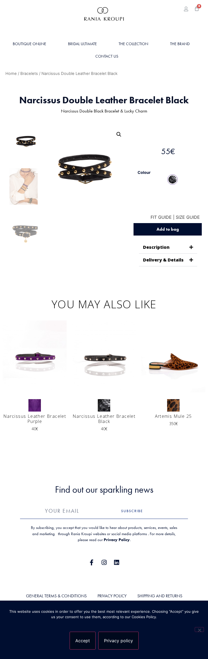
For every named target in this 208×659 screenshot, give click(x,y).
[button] (119, 134)
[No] (199, 629)
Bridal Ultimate (82, 44)
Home (11, 73)
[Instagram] (104, 562)
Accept (82, 640)
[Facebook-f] (92, 562)
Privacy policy (118, 640)
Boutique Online (29, 44)
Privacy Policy (117, 539)
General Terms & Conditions (56, 596)
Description (156, 247)
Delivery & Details (163, 260)
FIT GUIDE (161, 217)
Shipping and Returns (159, 596)
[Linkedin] (116, 562)
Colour (144, 172)
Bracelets (29, 73)
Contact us (106, 56)
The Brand (180, 44)
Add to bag (168, 229)
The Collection (133, 44)
